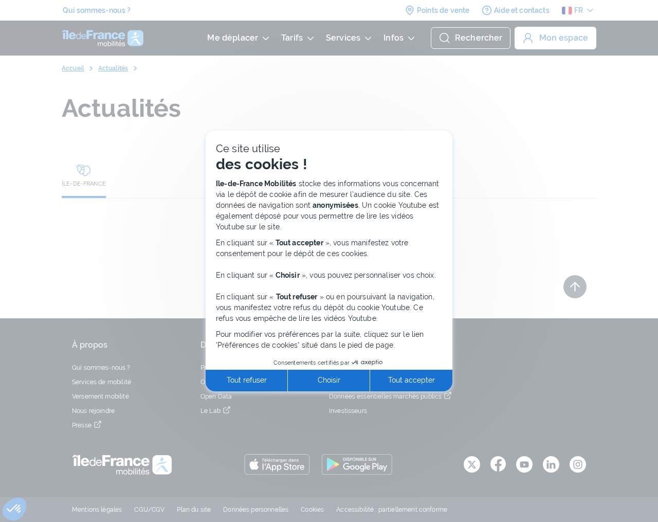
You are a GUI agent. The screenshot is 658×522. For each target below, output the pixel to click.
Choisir (329, 380)
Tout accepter (411, 380)
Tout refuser (247, 380)
